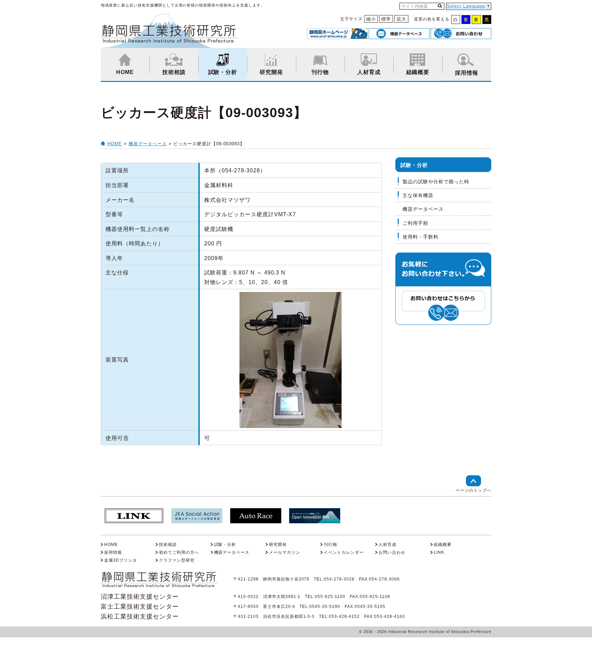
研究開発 (271, 72)
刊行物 (320, 72)
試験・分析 (222, 72)
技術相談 (174, 72)
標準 (386, 19)
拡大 (401, 19)
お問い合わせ (392, 552)
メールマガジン (284, 552)
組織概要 (418, 72)
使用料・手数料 (421, 237)
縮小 (371, 19)
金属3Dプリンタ (120, 560)
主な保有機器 (418, 195)
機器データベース (147, 143)
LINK (439, 552)
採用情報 (466, 73)
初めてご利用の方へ (179, 552)
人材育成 (369, 72)
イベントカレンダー (344, 552)
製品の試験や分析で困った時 (436, 181)
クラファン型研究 (177, 560)
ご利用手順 (415, 223)
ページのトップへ (473, 490)
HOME (125, 72)
